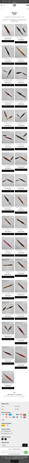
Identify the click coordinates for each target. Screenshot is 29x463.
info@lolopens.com (8, 433)
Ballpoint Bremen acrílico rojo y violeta (8, 102)
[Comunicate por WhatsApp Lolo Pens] (26, 452)
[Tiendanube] (14, 449)
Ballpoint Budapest (8, 207)
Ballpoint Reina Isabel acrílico (21, 102)
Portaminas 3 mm (8, 37)
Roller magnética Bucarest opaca (8, 80)
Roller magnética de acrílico (21, 38)
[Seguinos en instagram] (2, 439)
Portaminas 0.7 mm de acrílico (8, 59)
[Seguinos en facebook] (6, 439)
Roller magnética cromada (21, 123)
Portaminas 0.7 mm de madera (21, 208)
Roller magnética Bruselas (21, 80)
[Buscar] (27, 9)
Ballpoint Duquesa (21, 339)
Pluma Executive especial (8, 123)
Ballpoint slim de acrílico (8, 251)
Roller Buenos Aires (21, 293)
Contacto (16, 409)
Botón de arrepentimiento (14, 454)
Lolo (2, 409)
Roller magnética (21, 165)
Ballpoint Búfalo (21, 314)
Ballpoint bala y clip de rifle (8, 272)
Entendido (14, 461)
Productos (17, 406)
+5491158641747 (7, 431)
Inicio (2, 406)
